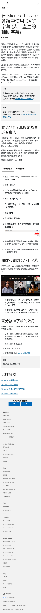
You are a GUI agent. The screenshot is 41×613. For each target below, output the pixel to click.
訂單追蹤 (5, 461)
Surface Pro (6, 415)
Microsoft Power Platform (9, 559)
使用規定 (19, 606)
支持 (3, 8)
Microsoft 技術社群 (8, 552)
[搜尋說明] (8, 3)
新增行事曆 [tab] (7, 168)
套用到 (5, 37)
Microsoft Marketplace (9, 556)
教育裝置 (5, 475)
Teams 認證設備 (23, 353)
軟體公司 (5, 563)
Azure (4, 514)
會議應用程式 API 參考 (24, 98)
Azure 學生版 (6, 496)
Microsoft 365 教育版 (8, 482)
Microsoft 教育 (6, 471)
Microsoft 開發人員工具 (9, 542)
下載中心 (5, 451)
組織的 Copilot (6, 423)
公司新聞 (5, 580)
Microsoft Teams (7, 531)
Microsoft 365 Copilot (8, 528)
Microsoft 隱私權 (7, 584)
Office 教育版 (6, 486)
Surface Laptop (6, 419)
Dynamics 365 (6, 517)
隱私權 (13, 606)
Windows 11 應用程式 (8, 437)
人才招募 (5, 577)
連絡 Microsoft (6, 606)
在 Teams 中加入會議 (9, 384)
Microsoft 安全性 (7, 510)
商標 (24, 606)
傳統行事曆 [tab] (20, 168)
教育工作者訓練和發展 (9, 489)
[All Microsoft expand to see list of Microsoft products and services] (2, 3)
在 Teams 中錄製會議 (9, 393)
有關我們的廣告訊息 (8, 609)
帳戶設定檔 (6, 447)
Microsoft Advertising (8, 524)
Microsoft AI (6, 506)
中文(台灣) (8, 594)
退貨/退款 (5, 458)
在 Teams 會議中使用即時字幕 (13, 389)
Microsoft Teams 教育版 (9, 478)
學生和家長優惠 (7, 493)
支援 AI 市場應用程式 (8, 549)
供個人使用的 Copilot (8, 426)
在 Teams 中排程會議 (9, 380)
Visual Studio (6, 566)
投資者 (4, 587)
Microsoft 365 (6, 430)
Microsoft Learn (7, 545)
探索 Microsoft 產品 (8, 433)
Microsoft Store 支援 (8, 454)
